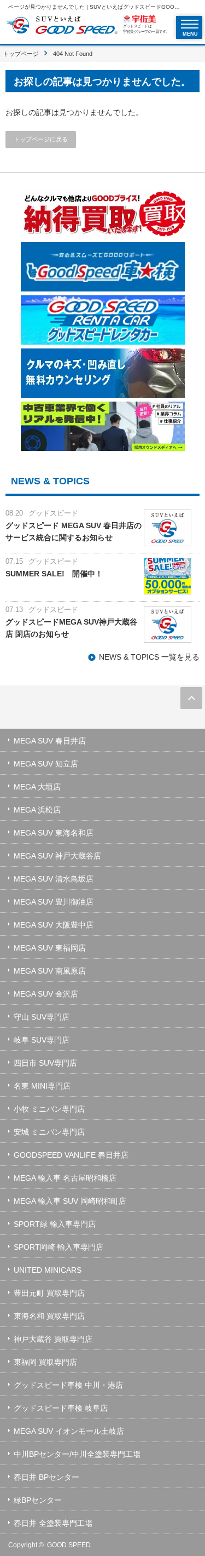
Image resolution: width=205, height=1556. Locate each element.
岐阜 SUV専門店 (41, 1040)
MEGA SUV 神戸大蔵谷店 (57, 855)
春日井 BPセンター (46, 1477)
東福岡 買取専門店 (45, 1362)
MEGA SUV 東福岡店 (50, 947)
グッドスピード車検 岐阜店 (61, 1408)
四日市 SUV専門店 (45, 1063)
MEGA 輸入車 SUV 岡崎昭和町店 (70, 1201)
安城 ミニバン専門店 (49, 1132)
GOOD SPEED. (69, 1545)
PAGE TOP (191, 698)
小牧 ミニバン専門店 (49, 1109)
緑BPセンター (38, 1500)
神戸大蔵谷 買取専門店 (53, 1339)
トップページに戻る (41, 139)
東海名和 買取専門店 (49, 1316)
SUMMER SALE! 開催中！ (54, 573)
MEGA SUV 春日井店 (50, 740)
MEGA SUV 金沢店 (46, 993)
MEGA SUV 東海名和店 (53, 832)
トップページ (21, 53)
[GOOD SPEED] (61, 27)
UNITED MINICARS (47, 1270)
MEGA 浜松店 (37, 809)
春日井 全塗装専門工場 (53, 1523)
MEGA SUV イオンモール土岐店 (69, 1431)
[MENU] (189, 24)
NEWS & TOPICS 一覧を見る (149, 657)
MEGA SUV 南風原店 (50, 970)
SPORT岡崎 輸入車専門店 (58, 1247)
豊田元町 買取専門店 (49, 1293)
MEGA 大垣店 (37, 786)
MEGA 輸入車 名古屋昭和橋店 (65, 1178)
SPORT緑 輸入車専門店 (55, 1224)
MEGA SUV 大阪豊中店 (53, 924)
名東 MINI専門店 (42, 1086)
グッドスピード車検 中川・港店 (68, 1385)
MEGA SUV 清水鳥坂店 (53, 878)
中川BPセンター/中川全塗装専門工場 (77, 1454)
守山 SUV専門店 (41, 1016)
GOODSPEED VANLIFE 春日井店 (71, 1155)
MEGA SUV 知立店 (46, 763)
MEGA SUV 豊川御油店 (53, 901)
